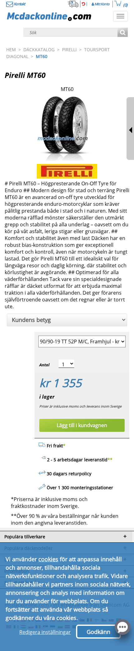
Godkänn (98, 631)
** (110, 460)
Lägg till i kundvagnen (82, 425)
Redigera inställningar (45, 632)
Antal (44, 365)
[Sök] (122, 33)
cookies (48, 559)
